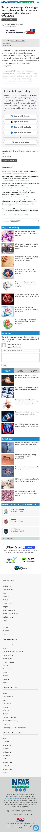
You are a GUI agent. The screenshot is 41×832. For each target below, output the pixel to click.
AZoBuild (6, 766)
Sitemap (5, 707)
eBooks (5, 624)
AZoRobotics (7, 752)
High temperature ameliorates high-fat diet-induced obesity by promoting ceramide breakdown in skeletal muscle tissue (19, 200)
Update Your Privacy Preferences (20, 811)
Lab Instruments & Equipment (13, 652)
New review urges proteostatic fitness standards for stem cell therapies (25, 322)
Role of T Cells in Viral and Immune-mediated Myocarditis (18, 171)
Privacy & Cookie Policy (10, 721)
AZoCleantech (7, 745)
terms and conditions (12, 798)
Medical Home (7, 586)
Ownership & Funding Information (14, 728)
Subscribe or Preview (17, 511)
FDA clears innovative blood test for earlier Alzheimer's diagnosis (27, 480)
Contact (5, 714)
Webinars (6, 669)
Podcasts (6, 631)
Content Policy (7, 724)
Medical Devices (8, 617)
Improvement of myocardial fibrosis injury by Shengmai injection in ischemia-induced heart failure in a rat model (20, 177)
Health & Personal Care (10, 614)
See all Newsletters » (9, 538)
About (5, 693)
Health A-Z (6, 596)
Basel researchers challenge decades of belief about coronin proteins (26, 271)
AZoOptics (6, 749)
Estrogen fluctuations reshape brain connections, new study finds (27, 413)
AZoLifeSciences (8, 769)
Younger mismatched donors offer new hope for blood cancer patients (27, 295)
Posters (5, 627)
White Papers (7, 600)
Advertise (6, 710)
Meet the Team (8, 697)
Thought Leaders (8, 603)
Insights (5, 607)
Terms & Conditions (9, 717)
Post (4, 365)
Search (5, 700)
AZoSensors (7, 755)
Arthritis (13, 519)
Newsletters (7, 704)
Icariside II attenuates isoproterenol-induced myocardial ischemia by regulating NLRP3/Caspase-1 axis (20, 184)
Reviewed (8, 45)
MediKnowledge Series (10, 610)
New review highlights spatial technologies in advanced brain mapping (25, 284)
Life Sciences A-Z (8, 655)
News (4, 593)
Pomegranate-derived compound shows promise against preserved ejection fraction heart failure (26, 402)
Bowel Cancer (15, 529)
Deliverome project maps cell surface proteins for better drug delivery (26, 233)
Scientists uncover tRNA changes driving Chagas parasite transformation (26, 457)
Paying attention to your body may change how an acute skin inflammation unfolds (26, 259)
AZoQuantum (7, 762)
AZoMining (6, 759)
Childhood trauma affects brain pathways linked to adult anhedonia (27, 377)
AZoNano (6, 742)
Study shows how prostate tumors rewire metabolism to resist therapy (27, 425)
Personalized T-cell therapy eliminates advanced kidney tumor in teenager (26, 309)
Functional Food (8, 589)
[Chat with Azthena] (36, 828)
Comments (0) (6, 157)
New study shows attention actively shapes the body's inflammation (27, 389)
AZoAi (5, 773)
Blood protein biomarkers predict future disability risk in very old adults (26, 246)
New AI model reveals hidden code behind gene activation (27, 468)
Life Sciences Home (9, 645)
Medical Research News (16, 151)
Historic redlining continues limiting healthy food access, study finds (27, 444)
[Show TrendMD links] (38, 221)
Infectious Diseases (17, 509)
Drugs (5, 620)
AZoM (5, 738)
